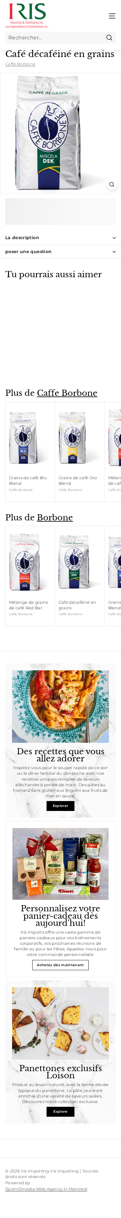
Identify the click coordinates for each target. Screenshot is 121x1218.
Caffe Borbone (20, 63)
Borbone (55, 518)
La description (22, 237)
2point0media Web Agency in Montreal (46, 1188)
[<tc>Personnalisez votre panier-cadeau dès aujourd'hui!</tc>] (60, 864)
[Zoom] (112, 184)
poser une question (28, 251)
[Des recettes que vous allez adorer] (60, 706)
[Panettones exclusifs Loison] (60, 1023)
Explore (60, 1111)
